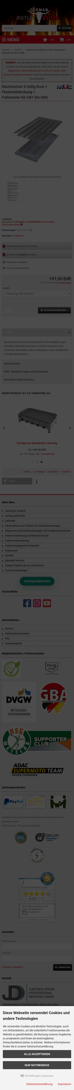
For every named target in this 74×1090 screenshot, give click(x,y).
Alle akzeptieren (37, 1054)
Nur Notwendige (37, 1065)
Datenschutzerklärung (39, 1084)
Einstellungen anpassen (39, 1075)
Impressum (64, 1084)
